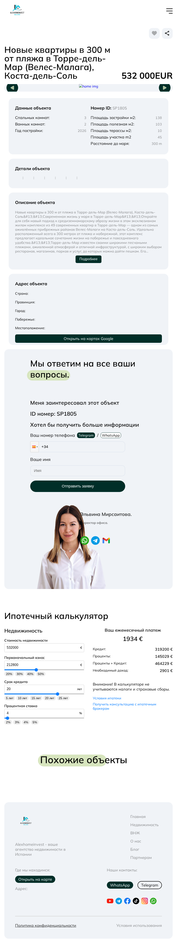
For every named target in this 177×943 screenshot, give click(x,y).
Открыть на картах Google (88, 338)
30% (20, 674)
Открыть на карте (35, 879)
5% (35, 722)
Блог (134, 849)
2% (8, 722)
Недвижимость (144, 824)
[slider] (36, 669)
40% (30, 674)
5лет (9, 698)
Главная (138, 816)
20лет (49, 698)
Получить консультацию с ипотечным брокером (124, 706)
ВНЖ (135, 832)
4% (26, 722)
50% (41, 674)
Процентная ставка (20, 706)
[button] (34, 447)
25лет (63, 698)
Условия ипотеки (107, 698)
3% (17, 722)
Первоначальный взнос (24, 657)
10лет (22, 698)
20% (9, 674)
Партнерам (141, 857)
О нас (135, 841)
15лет (36, 698)
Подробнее (88, 259)
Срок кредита (16, 682)
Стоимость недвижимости (26, 640)
